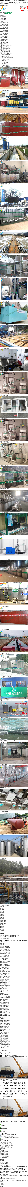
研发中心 (2, 911)
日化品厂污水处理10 (5, 987)
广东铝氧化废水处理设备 (5, 45)
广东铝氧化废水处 (4, 22)
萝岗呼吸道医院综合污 (5, 950)
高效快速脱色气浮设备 (5, 1041)
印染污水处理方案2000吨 (6, 1144)
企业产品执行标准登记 (5, 999)
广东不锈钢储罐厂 (4, 42)
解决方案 (2, 909)
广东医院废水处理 (4, 33)
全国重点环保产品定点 (5, 1003)
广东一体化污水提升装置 (5, 53)
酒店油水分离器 (3, 1157)
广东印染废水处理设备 (5, 48)
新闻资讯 (2, 917)
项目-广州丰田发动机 (5, 952)
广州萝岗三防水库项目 (5, 969)
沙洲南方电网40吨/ (4, 975)
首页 (6, 1056)
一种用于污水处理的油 (5, 997)
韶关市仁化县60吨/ (4, 949)
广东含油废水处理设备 (5, 47)
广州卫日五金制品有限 (5, 972)
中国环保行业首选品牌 (5, 1012)
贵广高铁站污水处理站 (5, 973)
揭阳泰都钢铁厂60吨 (5, 981)
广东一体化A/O (3, 35)
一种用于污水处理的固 (5, 996)
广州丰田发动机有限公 (5, 955)
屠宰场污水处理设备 (4, 1043)
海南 (23, 1180)
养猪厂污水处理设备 (4, 1046)
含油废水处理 (3, 18)
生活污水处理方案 (4, 1028)
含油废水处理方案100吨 (5, 1142)
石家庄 (25, 1180)
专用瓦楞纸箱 (15, 1121)
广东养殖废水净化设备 (5, 59)
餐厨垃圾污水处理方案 (5, 1025)
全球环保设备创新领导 (5, 1005)
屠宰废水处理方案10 (5, 1029)
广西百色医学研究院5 (5, 966)
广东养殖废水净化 (4, 36)
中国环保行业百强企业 (5, 1011)
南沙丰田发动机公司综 (5, 976)
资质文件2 (2, 1017)
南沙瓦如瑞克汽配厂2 (5, 979)
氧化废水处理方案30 (5, 1020)
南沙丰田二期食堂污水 (5, 978)
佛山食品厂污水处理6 (5, 947)
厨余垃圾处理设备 (4, 1040)
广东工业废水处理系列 (5, 50)
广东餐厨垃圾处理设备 (5, 54)
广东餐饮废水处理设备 (5, 51)
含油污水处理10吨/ (4, 988)
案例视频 (2, 906)
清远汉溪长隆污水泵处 (5, 956)
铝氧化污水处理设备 (4, 1037)
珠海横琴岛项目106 (4, 962)
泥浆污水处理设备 (4, 1034)
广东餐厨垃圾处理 (4, 32)
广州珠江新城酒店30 (5, 984)
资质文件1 (2, 1000)
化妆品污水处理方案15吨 (6, 1147)
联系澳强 (2, 918)
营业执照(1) (3, 993)
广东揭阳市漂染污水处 (5, 967)
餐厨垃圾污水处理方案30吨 (6, 1145)
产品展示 (2, 21)
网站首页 (2, 15)
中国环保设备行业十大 (5, 1014)
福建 (13, 1180)
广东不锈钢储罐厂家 (4, 65)
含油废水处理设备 (15, 935)
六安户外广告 (9, 1121)
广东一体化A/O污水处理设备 (6, 57)
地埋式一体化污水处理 (5, 964)
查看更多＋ (2, 1148)
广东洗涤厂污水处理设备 (5, 66)
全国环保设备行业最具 (5, 1002)
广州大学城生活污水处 (5, 959)
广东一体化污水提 (4, 30)
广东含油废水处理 (4, 24)
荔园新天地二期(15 (4, 946)
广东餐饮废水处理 (4, 29)
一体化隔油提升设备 (11, 937)
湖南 (15, 1180)
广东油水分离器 (3, 38)
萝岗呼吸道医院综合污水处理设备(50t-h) (18, 1056)
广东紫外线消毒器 (4, 39)
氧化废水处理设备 (4, 1151)
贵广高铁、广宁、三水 (5, 970)
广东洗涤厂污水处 (4, 44)
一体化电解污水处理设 (5, 1032)
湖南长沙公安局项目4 (5, 985)
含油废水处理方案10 (5, 1021)
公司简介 (2, 914)
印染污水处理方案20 (5, 1023)
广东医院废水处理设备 (5, 56)
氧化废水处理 (3, 16)
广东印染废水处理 (4, 25)
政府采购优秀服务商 (4, 1006)
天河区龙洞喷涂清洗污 (5, 953)
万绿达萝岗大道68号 (5, 958)
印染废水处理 (3, 19)
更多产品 (2, 924)
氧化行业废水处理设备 (5, 935)
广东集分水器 (3, 41)
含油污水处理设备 (4, 1035)
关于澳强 (2, 912)
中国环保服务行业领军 (5, 1009)
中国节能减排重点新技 (5, 1015)
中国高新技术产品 (4, 1008)
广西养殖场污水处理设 (5, 990)
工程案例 (2, 908)
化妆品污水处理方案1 (5, 1026)
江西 (11, 1180)
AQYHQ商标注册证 (4, 994)
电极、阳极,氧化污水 (5, 961)
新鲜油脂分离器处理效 (5, 1044)
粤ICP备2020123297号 (9, 1178)
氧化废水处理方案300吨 (5, 1141)
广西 (20, 1180)
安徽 (18, 1180)
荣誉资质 (2, 915)
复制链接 (15, 1175)
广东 (8, 1180)
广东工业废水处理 (4, 27)
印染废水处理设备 (4, 1154)
